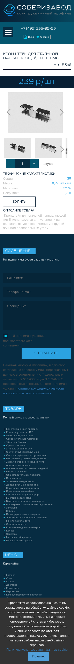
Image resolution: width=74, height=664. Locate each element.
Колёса (10, 530)
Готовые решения (16, 471)
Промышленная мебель (20, 491)
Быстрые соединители (19, 497)
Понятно (38, 656)
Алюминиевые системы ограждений (27, 468)
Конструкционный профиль (22, 429)
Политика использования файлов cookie (37, 650)
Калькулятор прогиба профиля (24, 594)
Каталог (10, 575)
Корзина (44, 37)
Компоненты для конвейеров (23, 527)
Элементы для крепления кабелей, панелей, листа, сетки (26, 519)
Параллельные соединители (22, 488)
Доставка (11, 584)
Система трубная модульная (22, 452)
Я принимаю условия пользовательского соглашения (24, 340)
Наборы (10, 511)
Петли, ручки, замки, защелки (23, 514)
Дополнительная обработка (22, 484)
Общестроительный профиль (23, 475)
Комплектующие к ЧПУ (19, 432)
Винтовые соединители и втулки (25, 501)
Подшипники (13, 478)
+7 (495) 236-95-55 (38, 28)
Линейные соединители (20, 481)
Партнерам (12, 591)
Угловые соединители (19, 448)
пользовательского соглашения (27, 393)
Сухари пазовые (15, 445)
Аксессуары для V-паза (19, 435)
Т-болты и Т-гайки (16, 442)
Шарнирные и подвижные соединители (29, 504)
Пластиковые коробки (19, 540)
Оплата (10, 581)
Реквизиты (12, 588)
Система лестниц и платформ (23, 494)
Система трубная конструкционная (26, 455)
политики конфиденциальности (40, 388)
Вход (31, 37)
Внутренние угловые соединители (26, 458)
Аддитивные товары (18, 465)
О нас (9, 578)
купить (19, 202)
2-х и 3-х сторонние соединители (25, 461)
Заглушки (11, 507)
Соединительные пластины (22, 438)
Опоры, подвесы (16, 524)
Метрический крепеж (18, 537)
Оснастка (11, 534)
